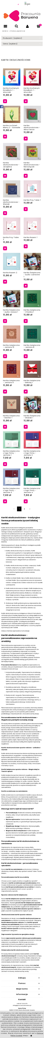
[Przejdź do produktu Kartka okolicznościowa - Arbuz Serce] (32, 114)
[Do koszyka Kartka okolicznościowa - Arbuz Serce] (26, 139)
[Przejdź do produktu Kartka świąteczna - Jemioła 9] (11, 369)
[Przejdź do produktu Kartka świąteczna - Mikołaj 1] (32, 369)
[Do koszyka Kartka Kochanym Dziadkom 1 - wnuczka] (26, 101)
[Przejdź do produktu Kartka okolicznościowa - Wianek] (11, 188)
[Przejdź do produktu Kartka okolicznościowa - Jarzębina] (11, 151)
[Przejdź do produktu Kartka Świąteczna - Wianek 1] (32, 404)
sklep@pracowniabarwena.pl (22, 1005)
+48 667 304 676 (22, 1003)
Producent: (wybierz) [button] (12, 38)
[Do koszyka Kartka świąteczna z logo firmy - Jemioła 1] (5, 464)
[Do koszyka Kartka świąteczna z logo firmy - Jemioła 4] (26, 501)
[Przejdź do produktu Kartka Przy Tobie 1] (32, 188)
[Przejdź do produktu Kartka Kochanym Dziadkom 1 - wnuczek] (11, 77)
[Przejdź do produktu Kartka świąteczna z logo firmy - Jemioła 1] (11, 439)
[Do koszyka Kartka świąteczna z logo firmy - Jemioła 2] (26, 464)
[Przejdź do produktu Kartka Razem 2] (11, 261)
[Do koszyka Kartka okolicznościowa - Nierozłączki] (26, 176)
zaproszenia (16, 631)
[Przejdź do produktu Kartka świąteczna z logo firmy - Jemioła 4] (32, 477)
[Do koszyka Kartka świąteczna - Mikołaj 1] (26, 392)
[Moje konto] (27, 26)
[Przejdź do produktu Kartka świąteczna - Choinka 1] (32, 298)
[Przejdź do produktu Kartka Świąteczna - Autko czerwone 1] (32, 261)
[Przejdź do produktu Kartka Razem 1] (32, 226)
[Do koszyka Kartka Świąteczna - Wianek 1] (26, 427)
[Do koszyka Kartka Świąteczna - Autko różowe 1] (5, 321)
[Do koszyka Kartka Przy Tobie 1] (26, 209)
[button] (5, 26)
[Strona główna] (22, 16)
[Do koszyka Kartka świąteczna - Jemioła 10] (5, 356)
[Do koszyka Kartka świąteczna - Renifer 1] (5, 427)
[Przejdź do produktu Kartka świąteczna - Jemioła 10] (11, 334)
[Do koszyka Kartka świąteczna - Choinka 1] (26, 321)
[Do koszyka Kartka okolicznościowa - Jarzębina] (5, 176)
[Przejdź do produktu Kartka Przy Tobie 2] (11, 226)
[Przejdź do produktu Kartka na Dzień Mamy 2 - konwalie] (11, 114)
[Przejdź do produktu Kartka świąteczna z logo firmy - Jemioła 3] (11, 477)
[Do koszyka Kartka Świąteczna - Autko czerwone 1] (26, 286)
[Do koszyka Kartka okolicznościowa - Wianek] (5, 213)
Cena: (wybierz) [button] (10, 44)
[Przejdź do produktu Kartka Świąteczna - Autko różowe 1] (11, 298)
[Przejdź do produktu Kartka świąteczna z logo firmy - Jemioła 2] (32, 439)
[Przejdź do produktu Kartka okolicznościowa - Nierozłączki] (32, 151)
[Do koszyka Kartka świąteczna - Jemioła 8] (26, 356)
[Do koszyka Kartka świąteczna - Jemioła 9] (5, 392)
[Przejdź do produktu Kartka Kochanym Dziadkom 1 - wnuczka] (32, 77)
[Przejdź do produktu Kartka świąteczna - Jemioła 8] (32, 334)
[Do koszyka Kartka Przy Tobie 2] (5, 248)
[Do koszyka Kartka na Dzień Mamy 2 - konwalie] (5, 136)
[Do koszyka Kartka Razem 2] (5, 282)
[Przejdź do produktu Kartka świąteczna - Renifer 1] (11, 404)
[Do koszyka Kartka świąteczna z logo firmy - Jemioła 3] (5, 501)
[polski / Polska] (28, 4)
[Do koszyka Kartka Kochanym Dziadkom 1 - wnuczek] (5, 101)
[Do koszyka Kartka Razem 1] (26, 246)
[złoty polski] (18, 4)
